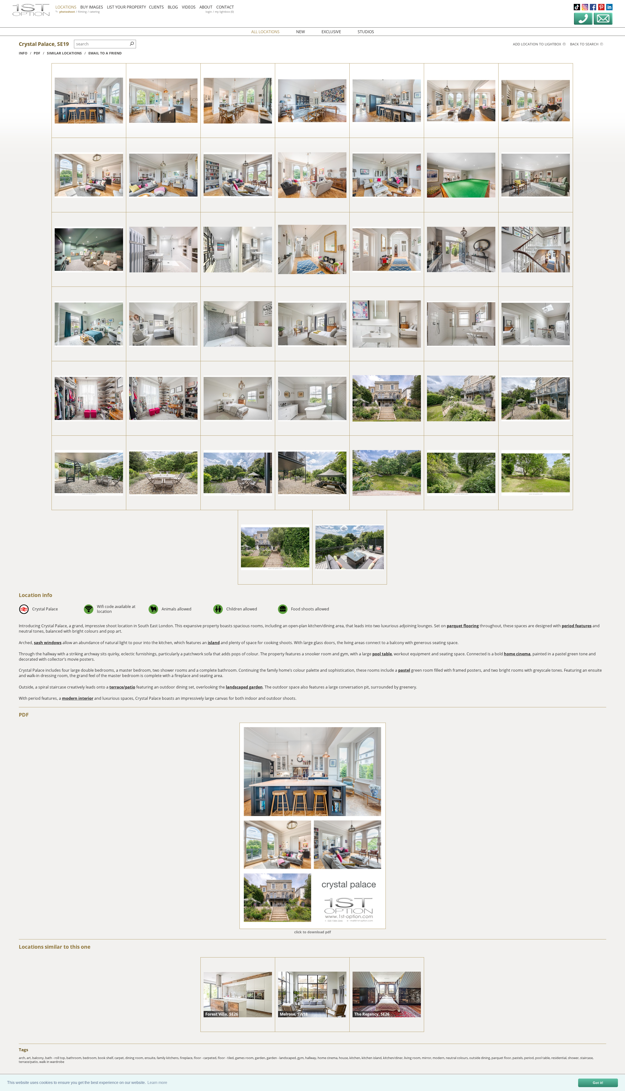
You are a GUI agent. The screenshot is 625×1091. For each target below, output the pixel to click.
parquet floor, (501, 1058)
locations (65, 7)
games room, (245, 1058)
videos (189, 7)
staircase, (587, 1058)
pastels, (518, 1058)
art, (29, 1058)
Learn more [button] (157, 1083)
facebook (593, 7)
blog (173, 7)
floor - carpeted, (206, 1058)
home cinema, (328, 1058)
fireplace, (187, 1058)
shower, (574, 1058)
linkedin (609, 7)
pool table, (543, 1058)
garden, (261, 1058)
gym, (301, 1058)
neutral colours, (457, 1058)
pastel (404, 670)
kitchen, (355, 1058)
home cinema (517, 654)
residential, (559, 1058)
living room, (413, 1058)
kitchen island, (372, 1058)
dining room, (135, 1058)
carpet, (120, 1058)
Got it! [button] (598, 1083)
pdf (37, 53)
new (300, 31)
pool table (382, 654)
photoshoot (67, 11)
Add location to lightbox (537, 44)
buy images (91, 7)
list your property (126, 7)
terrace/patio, (29, 1062)
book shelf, (106, 1058)
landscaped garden (244, 687)
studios (366, 31)
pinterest (601, 7)
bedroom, (90, 1058)
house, (344, 1058)
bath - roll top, (55, 1058)
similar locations (64, 53)
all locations (265, 31)
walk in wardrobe (51, 1062)
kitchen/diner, (393, 1058)
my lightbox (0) (224, 11)
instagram (585, 7)
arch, (23, 1058)
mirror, (427, 1058)
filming (82, 11)
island (214, 642)
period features (577, 625)
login (209, 11)
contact (225, 7)
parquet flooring (463, 625)
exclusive (331, 31)
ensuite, (151, 1058)
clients (156, 7)
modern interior (77, 698)
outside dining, (480, 1058)
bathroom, (74, 1058)
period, (529, 1058)
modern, (439, 1058)
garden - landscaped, (282, 1058)
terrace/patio (122, 687)
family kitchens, (168, 1058)
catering (95, 11)
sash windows (48, 642)
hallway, (311, 1058)
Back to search (584, 44)
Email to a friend (105, 53)
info (23, 53)
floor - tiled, (226, 1058)
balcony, (38, 1058)
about (205, 7)
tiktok (577, 7)
